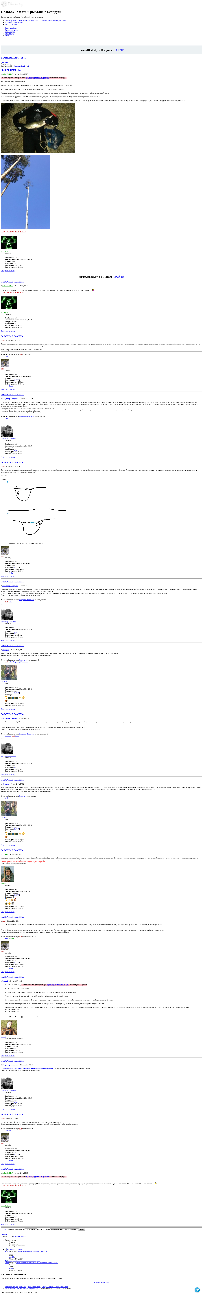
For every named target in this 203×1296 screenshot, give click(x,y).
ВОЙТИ (119, 50)
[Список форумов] (12, 7)
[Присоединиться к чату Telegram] (197, 1290)
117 (15, 380)
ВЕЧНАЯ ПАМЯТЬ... (13, 57)
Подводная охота (32, 20)
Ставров (5, 650)
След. (5, 1229)
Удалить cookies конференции (27, 1289)
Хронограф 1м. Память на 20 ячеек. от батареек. (22, 1261)
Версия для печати (12, 24)
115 (15, 895)
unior (7, 1263)
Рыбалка (22, 20)
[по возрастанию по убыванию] (75, 1229)
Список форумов (11, 20)
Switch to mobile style (101, 1283)
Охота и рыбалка (11, 28)
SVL (6, 356)
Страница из (19, 66)
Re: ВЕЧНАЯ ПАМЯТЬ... (12, 282)
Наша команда (10, 1289)
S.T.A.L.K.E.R (7, 74)
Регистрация (9, 34)
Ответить (4, 62)
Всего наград (10, 32)
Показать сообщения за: (16, 1229)
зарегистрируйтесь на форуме (37, 78)
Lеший (5, 981)
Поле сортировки (43, 1229)
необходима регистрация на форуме (39, 1068)
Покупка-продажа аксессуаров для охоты (32, 1251)
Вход (7, 36)
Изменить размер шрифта (14, 22)
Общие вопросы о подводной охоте (53, 20)
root (3, 340)
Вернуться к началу (8, 271)
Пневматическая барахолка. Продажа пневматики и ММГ (37, 1263)
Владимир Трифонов (10, 399)
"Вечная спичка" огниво (14, 1249)
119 (15, 693)
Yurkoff (5, 854)
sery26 (7, 1251)
